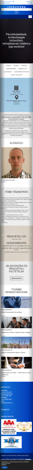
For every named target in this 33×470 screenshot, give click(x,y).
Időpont (8, 65)
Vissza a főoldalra (16, 75)
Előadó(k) (24, 65)
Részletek (3, 464)
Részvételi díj (23, 68)
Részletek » (24, 316)
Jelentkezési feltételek (21, 72)
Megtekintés (16, 278)
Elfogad (4, 467)
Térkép (16, 103)
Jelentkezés (8, 72)
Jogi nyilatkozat (14, 459)
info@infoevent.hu (5, 3)
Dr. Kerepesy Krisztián (8, 180)
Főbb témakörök (11, 68)
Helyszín (16, 65)
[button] (2, 235)
